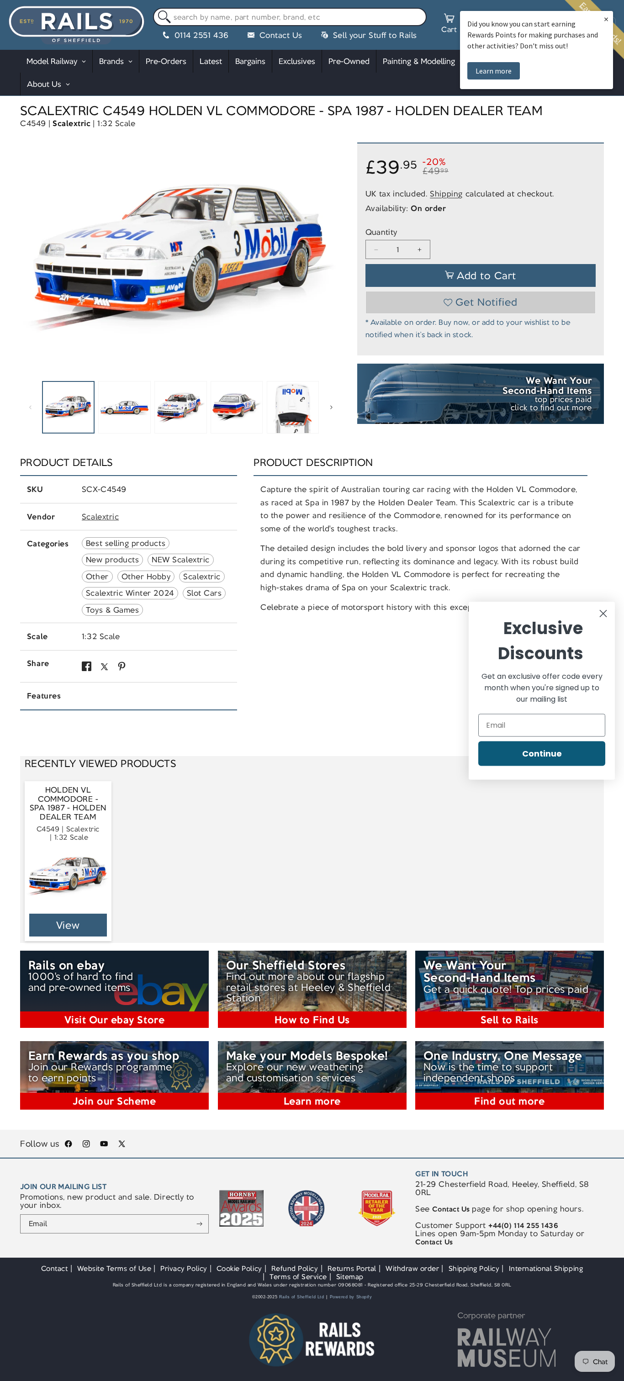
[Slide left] (30, 407)
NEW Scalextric (180, 559)
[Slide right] (331, 407)
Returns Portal (352, 1268)
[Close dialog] (603, 613)
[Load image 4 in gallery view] (237, 407)
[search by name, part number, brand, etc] (162, 17)
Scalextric (71, 123)
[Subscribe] (199, 1223)
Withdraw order (412, 1268)
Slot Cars (204, 592)
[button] (449, 24)
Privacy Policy (183, 1268)
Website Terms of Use (114, 1268)
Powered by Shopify (351, 1297)
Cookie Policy (239, 1268)
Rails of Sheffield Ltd (301, 1297)
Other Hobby (146, 576)
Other (97, 576)
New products (112, 559)
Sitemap (350, 1276)
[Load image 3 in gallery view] (180, 407)
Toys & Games (112, 609)
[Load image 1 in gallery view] (68, 407)
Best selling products (125, 543)
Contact (54, 1268)
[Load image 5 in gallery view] (293, 407)
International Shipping (546, 1268)
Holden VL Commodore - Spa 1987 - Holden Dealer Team (68, 803)
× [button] (606, 19)
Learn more (494, 70)
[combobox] (290, 17)
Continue (542, 753)
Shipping (446, 193)
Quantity (381, 232)
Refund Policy (294, 1268)
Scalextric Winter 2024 (130, 592)
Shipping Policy (474, 1268)
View (68, 925)
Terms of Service (298, 1276)
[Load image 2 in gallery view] (124, 407)
